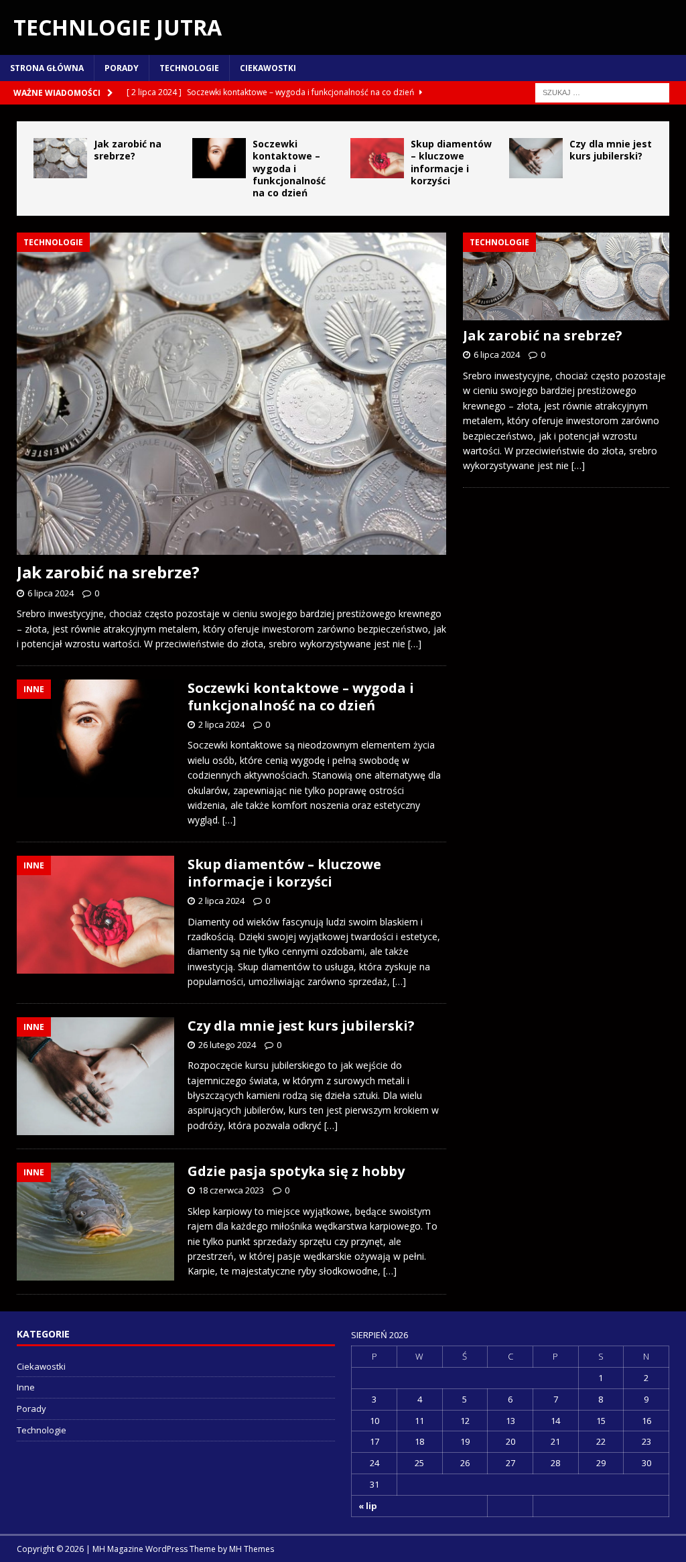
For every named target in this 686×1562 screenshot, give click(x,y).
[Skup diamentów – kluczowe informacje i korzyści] (377, 158)
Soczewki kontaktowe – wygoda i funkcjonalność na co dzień (289, 168)
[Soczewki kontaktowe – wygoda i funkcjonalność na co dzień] (219, 158)
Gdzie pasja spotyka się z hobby (296, 1171)
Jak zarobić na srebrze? (127, 149)
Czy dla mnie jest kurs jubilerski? (610, 149)
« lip (367, 1506)
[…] (414, 643)
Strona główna (47, 68)
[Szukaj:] (602, 91)
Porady (122, 68)
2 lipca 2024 (221, 724)
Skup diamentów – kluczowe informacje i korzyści (451, 162)
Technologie (189, 68)
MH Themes (251, 1549)
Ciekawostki (268, 68)
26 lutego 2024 (227, 1045)
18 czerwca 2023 (231, 1190)
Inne (26, 1387)
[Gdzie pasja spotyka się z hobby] (95, 1222)
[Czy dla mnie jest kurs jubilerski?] (536, 158)
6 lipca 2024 (50, 593)
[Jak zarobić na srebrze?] (60, 158)
